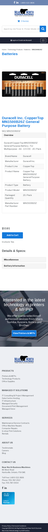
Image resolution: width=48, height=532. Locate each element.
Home (4, 50)
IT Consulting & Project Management (18, 395)
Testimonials (7, 448)
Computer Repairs (9, 428)
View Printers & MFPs (24, 333)
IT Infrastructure (9, 401)
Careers (5, 450)
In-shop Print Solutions (11, 431)
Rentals (5, 434)
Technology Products (15, 50)
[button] (24, 135)
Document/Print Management (15, 406)
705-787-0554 (12, 483)
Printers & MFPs (9, 376)
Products (8, 371)
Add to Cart (12, 235)
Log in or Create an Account (22, 40)
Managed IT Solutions (15, 390)
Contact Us (9, 462)
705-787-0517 (14, 480)
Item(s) (25, 21)
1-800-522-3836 (27, 3)
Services (7, 418)
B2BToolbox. (25, 530)
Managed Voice (8, 409)
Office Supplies (8, 381)
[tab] (24, 135)
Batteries (27, 50)
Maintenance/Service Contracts (15, 423)
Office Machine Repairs (12, 426)
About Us (7, 443)
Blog (4, 453)
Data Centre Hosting (11, 398)
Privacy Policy (6, 526)
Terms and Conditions (19, 526)
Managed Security (9, 403)
